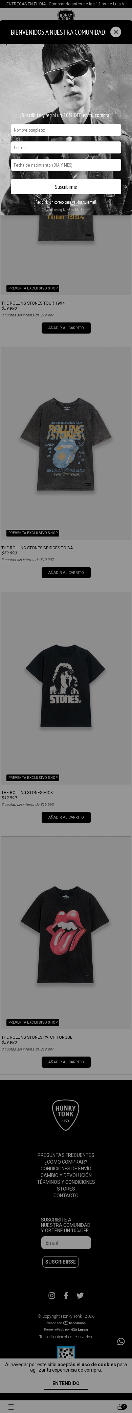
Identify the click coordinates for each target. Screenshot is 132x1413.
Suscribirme (66, 187)
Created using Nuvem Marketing (66, 210)
